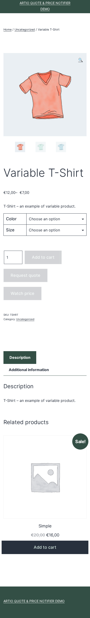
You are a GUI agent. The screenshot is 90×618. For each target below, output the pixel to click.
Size (10, 229)
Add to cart (43, 257)
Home (7, 29)
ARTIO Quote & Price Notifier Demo (34, 601)
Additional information (29, 369)
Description (19, 357)
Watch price (22, 293)
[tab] (19, 357)
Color (11, 218)
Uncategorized (25, 29)
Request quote (25, 275)
